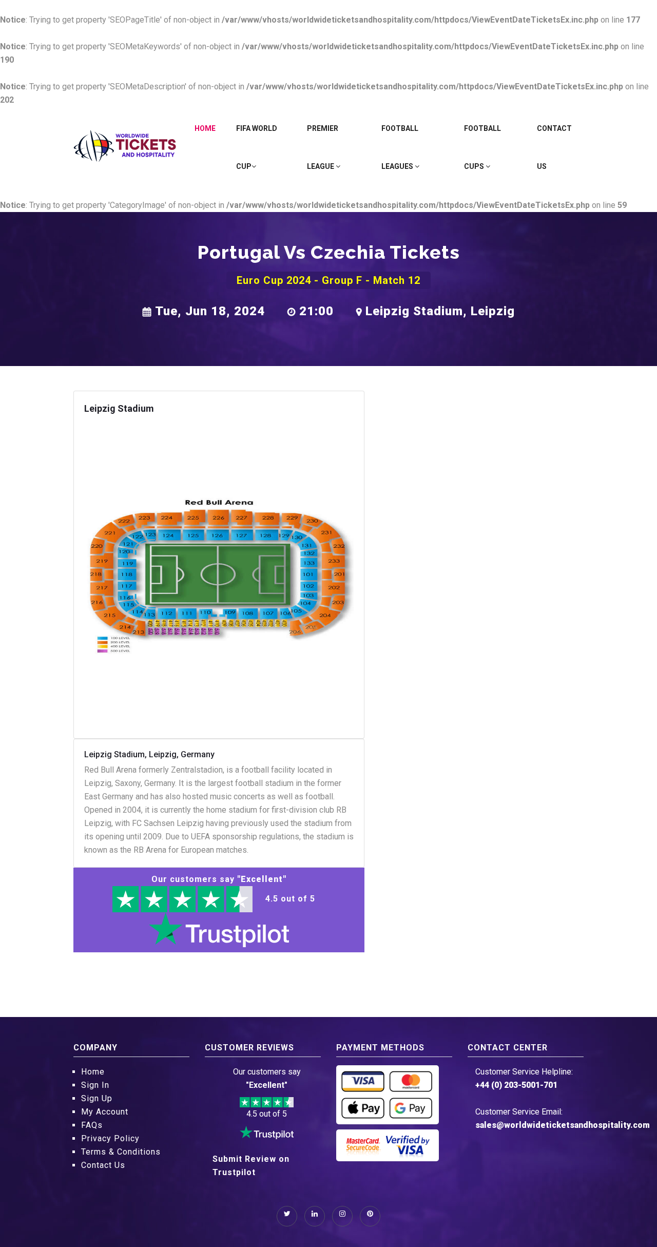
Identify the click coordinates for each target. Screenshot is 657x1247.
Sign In (95, 1085)
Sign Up (96, 1098)
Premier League (322, 147)
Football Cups (482, 147)
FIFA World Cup (256, 147)
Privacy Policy (110, 1138)
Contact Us (554, 147)
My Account (104, 1112)
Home (205, 128)
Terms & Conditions (121, 1152)
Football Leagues (399, 147)
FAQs (92, 1125)
